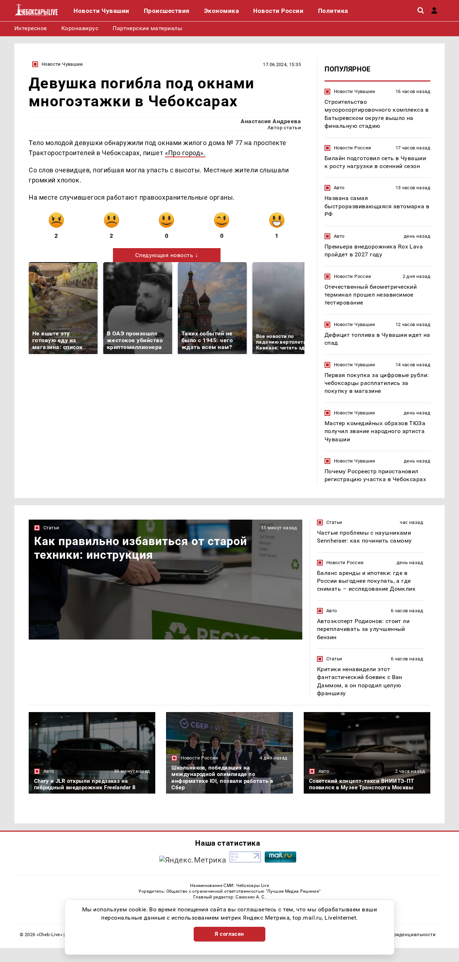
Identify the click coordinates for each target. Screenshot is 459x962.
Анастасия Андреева (271, 121)
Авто (339, 187)
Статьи (51, 527)
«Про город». (185, 153)
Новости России (352, 147)
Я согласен (229, 934)
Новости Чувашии (62, 64)
